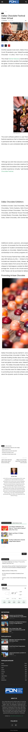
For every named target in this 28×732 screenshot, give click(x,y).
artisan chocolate (8, 445)
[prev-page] (2, 546)
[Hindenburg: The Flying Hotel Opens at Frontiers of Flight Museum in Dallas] (4, 623)
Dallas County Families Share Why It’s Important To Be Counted (21, 461)
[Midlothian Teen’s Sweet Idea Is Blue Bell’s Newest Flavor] (4, 641)
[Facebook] (12, 725)
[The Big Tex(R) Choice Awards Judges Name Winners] (4, 541)
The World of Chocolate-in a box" (8, 452)
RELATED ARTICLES (6, 523)
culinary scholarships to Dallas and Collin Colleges (11, 447)
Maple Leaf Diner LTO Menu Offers (9, 570)
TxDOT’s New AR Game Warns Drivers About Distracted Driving (6, 461)
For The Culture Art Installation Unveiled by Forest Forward (13, 574)
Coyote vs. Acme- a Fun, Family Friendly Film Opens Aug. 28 (14, 578)
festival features (14, 59)
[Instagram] (15, 725)
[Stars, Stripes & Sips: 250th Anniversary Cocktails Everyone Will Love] (4, 630)
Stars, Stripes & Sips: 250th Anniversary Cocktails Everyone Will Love (17, 630)
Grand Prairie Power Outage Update (17, 646)
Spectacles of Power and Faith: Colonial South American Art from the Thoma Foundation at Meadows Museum (14, 567)
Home (2, 11)
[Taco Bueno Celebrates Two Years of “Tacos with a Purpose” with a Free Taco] (4, 528)
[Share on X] (6, 46)
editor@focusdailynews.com (16, 716)
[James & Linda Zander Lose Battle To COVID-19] (4, 654)
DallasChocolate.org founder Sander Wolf (9, 450)
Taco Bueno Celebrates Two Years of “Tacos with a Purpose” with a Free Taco (17, 528)
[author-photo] (14, 474)
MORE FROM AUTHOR (17, 523)
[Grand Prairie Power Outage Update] (4, 648)
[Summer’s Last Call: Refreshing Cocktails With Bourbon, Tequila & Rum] (4, 617)
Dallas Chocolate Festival (6, 449)
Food (6, 11)
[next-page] (4, 546)
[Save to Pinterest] (9, 46)
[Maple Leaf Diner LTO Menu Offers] (4, 534)
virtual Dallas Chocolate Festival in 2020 (9, 454)
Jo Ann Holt (5, 20)
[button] (2, 2)
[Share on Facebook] (2, 46)
